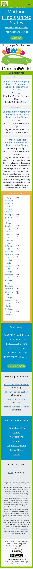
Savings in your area (16, 366)
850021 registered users (16, 27)
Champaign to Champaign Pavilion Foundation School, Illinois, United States (16, 85)
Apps (24, 544)
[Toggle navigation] (29, 4)
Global (16, 432)
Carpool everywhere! (16, 445)
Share (9, 544)
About (18, 542)
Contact (24, 542)
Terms (12, 542)
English (8, 546)
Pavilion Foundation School (16, 384)
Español (16, 548)
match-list (11, 533)
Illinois (9, 17)
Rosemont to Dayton (9, 303)
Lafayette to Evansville (9, 249)
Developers (17, 544)
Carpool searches (16, 428)
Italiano (22, 546)
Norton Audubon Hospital (16, 406)
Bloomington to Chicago (9, 295)
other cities (24, 529)
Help (6, 542)
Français (16, 546)
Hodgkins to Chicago (9, 269)
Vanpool (16, 441)
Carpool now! (16, 436)
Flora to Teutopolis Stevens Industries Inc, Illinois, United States (16, 142)
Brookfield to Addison (9, 229)
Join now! (16, 38)
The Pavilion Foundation (16, 391)
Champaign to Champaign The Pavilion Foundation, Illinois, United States (16, 114)
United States (20, 20)
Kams (10, 472)
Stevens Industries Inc (16, 399)
